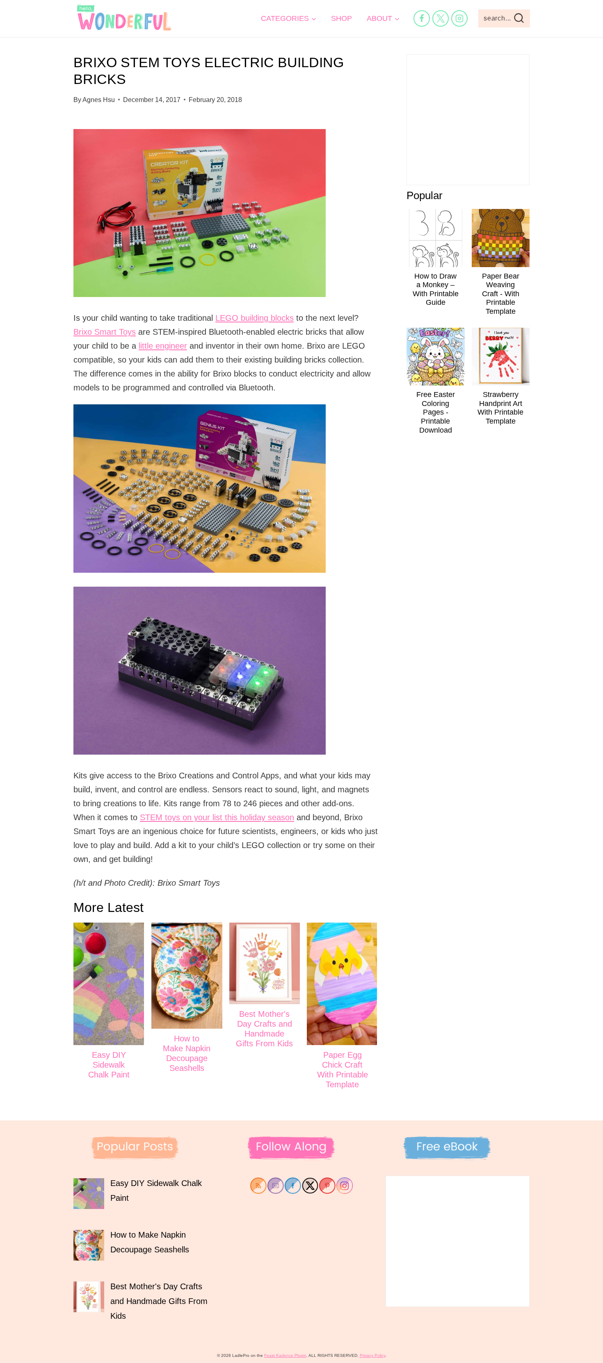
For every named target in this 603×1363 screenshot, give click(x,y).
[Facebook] (421, 18)
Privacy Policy (372, 1355)
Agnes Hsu (98, 99)
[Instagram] (459, 18)
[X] (440, 18)
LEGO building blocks (254, 317)
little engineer (163, 345)
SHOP (341, 18)
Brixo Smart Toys (104, 331)
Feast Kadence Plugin (285, 1355)
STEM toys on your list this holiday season (217, 817)
